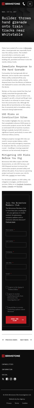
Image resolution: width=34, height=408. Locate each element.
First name (9, 230)
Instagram (27, 184)
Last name (9, 241)
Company (10, 252)
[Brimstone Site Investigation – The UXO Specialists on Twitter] (3, 379)
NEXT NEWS (24, 340)
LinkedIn (10, 186)
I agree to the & (16, 288)
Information (7, 369)
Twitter (4, 186)
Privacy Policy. (13, 289)
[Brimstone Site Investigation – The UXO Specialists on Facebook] (7, 379)
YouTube (19, 186)
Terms (20, 287)
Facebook (20, 184)
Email (8, 273)
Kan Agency (21, 399)
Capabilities (7, 364)
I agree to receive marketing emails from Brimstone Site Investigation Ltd (15, 297)
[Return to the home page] (12, 3)
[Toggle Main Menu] (30, 4)
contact (11, 175)
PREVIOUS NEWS (11, 340)
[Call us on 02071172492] (24, 4)
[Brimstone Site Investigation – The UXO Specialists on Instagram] (11, 379)
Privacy (9, 403)
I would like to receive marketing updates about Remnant (16, 309)
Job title (9, 263)
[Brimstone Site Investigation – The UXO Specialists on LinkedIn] (15, 379)
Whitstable (28, 48)
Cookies (25, 403)
